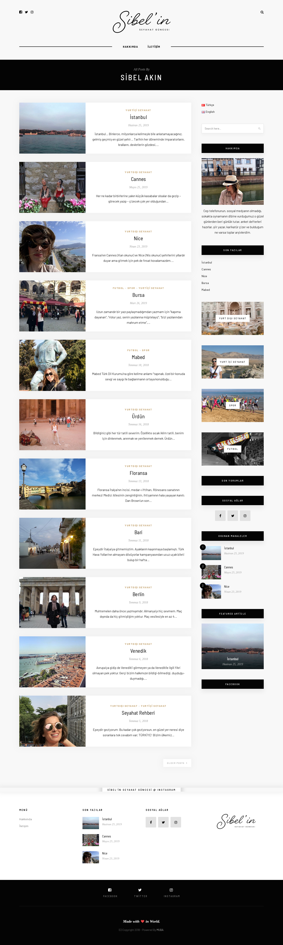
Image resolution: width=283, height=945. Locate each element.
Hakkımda (130, 46)
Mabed (138, 357)
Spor (131, 287)
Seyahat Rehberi (138, 713)
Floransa (138, 473)
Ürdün (138, 416)
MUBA (160, 930)
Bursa (138, 295)
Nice (138, 238)
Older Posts (176, 763)
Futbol (118, 287)
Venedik (138, 651)
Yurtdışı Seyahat (138, 172)
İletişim (154, 46)
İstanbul (138, 117)
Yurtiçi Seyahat (138, 110)
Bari (138, 532)
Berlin (138, 594)
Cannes (138, 179)
